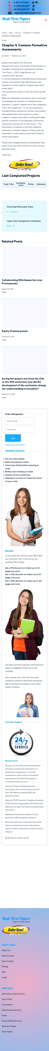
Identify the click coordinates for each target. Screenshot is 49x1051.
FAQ (4, 972)
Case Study (7, 999)
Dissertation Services (11, 1010)
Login (4, 977)
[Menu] (46, 20)
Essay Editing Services (12, 1020)
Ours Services (8, 955)
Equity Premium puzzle (15, 331)
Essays (4, 40)
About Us (6, 950)
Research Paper (9, 1026)
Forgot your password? (15, 444)
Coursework (7, 1004)
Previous (14, 211)
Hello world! (24, 838)
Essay (4, 1015)
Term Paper (7, 1031)
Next (9, 226)
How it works (8, 961)
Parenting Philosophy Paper (20, 207)
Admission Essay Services (13, 993)
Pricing (5, 966)
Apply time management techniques (24, 221)
